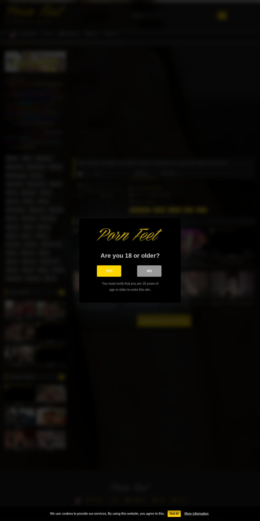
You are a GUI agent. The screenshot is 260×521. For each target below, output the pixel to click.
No (149, 271)
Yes (109, 271)
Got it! (174, 513)
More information (196, 513)
